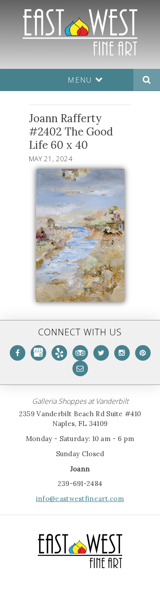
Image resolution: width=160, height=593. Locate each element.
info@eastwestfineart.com (80, 498)
